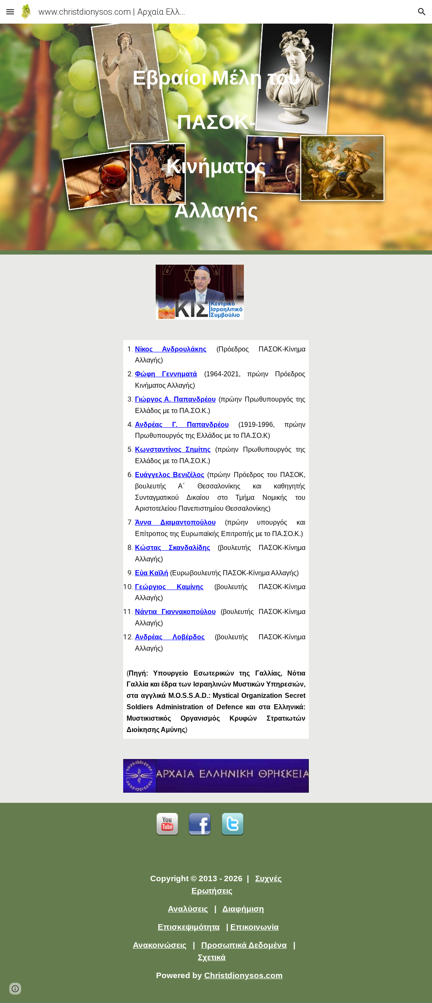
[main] (216, 139)
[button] (10, 11)
